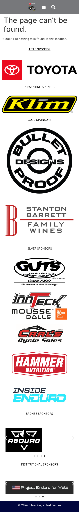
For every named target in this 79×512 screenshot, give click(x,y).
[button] (44, 7)
